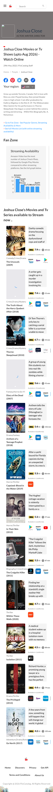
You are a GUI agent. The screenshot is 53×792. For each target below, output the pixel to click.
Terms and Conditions (19, 775)
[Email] (26, 80)
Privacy (32, 767)
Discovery (20, 767)
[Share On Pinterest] (12, 80)
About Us (39, 775)
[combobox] (28, 87)
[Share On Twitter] (19, 80)
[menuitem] (8, 769)
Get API (44, 767)
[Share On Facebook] (6, 80)
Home (6, 72)
